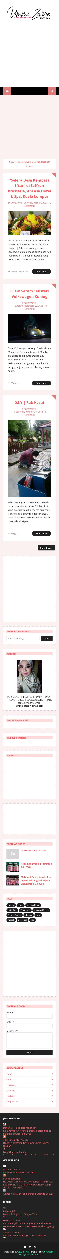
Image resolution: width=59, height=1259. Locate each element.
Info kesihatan (33, 905)
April (30, 1079)
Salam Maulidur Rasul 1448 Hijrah (20, 1172)
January (30, 1090)
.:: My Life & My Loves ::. (15, 1139)
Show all (29, 166)
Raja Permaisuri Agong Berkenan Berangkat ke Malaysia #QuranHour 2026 (27, 1132)
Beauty (11, 905)
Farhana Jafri (9, 1211)
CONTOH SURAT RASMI (33, 850)
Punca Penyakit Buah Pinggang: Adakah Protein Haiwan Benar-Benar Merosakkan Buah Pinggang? (29, 1225)
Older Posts (45, 548)
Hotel (20, 905)
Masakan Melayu (41, 910)
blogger (28, 915)
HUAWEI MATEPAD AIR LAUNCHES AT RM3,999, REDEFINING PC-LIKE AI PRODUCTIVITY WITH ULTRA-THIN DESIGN (28, 1184)
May (30, 1073)
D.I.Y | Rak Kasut (29, 402)
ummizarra (16, 202)
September (30, 1101)
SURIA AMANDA (11, 1169)
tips (32, 920)
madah (11, 920)
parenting (22, 920)
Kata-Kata (12, 910)
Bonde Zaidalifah (11, 1178)
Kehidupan (25, 910)
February (30, 1084)
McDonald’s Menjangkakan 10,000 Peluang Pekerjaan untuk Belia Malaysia (36, 880)
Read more (41, 271)
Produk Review (14, 915)
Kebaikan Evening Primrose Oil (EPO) (36, 865)
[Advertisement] (29, 50)
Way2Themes (23, 1251)
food (38, 915)
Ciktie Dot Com (11, 1232)
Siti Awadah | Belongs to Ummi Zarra (37, 1253)
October (30, 1095)
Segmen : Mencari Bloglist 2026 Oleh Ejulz (24, 1235)
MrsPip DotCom (11, 1220)
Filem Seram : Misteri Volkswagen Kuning (29, 293)
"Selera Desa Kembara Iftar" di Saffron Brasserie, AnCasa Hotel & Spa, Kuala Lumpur (29, 188)
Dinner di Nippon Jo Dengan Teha (20, 1214)
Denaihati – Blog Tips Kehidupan (19, 1127)
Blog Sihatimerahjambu (15, 1152)
